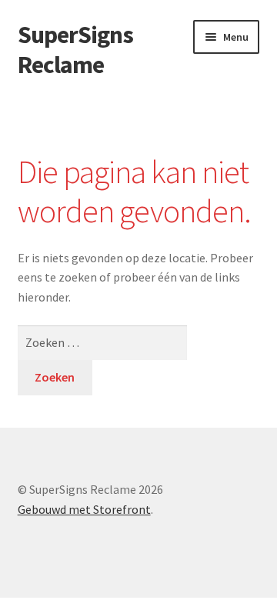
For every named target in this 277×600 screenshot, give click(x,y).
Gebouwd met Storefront (84, 509)
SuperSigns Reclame (75, 49)
